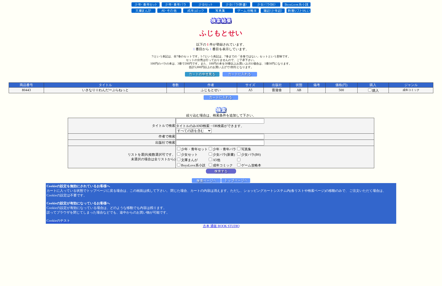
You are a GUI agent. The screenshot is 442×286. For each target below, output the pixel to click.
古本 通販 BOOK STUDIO (221, 226)
